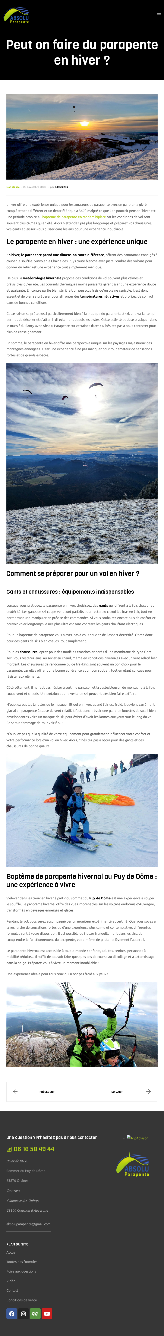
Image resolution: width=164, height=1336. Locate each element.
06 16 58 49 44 (34, 1149)
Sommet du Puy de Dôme (25, 1171)
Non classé (13, 187)
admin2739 (61, 187)
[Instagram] (23, 1313)
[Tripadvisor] (35, 1313)
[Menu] (159, 14)
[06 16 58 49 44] (9, 1149)
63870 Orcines (17, 1180)
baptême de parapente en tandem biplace (74, 217)
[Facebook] (11, 1313)
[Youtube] (47, 1313)
